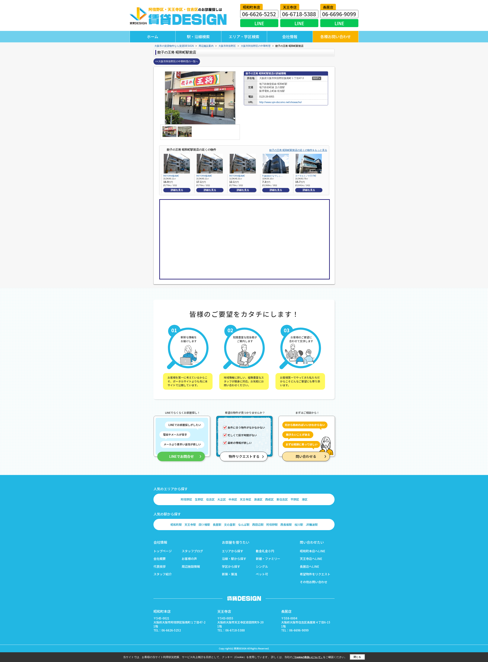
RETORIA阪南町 (171, 176)
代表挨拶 (159, 566)
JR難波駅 (312, 525)
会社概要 (159, 558)
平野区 (295, 499)
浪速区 (258, 499)
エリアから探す (232, 551)
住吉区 (210, 499)
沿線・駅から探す (234, 558)
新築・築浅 (229, 574)
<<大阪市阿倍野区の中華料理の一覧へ (176, 61)
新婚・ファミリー (268, 558)
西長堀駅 (286, 525)
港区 (304, 499)
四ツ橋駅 (204, 525)
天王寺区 (245, 499)
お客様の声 (189, 558)
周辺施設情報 (191, 566)
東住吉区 (282, 499)
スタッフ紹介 (162, 574)
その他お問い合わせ (313, 582)
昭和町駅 (176, 525)
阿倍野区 (186, 499)
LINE (259, 23)
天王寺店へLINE (311, 558)
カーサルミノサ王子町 (305, 176)
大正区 (221, 499)
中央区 (233, 499)
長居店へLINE (309, 566)
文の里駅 (229, 525)
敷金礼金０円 (265, 551)
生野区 (199, 499)
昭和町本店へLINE (312, 551)
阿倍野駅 (272, 525)
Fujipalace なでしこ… (272, 176)
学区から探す (231, 566)
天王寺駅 (190, 525)
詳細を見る (177, 190)
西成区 (269, 499)
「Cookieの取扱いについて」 (307, 657)
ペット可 (262, 574)
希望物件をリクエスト (315, 574)
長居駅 (217, 525)
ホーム (152, 36)
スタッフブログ (192, 551)
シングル (262, 566)
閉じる (357, 657)
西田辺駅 (258, 525)
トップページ (162, 551)
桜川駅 (299, 525)
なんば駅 (244, 525)
